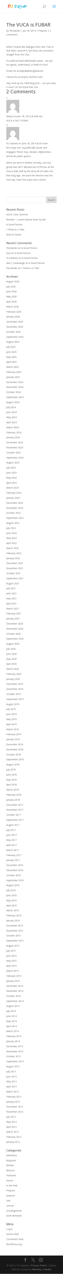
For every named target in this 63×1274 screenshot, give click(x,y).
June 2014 (11, 1016)
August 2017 (12, 824)
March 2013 (12, 1091)
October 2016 (13, 875)
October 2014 (13, 996)
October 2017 (13, 814)
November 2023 (14, 447)
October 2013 (13, 1056)
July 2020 (11, 648)
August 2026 (12, 281)
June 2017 (11, 834)
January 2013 (13, 1101)
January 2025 (13, 377)
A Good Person (14, 224)
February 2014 (13, 1036)
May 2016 (11, 900)
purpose (10, 1195)
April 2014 (11, 1026)
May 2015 (11, 960)
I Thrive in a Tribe (15, 229)
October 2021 (13, 573)
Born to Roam (13, 234)
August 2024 (12, 402)
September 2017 (15, 819)
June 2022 (11, 533)
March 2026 (12, 306)
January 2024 (13, 437)
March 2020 (12, 668)
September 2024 (15, 397)
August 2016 (12, 885)
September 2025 (15, 336)
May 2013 (11, 1081)
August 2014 (12, 1006)
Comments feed (14, 1239)
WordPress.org (14, 1244)
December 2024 (14, 382)
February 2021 (13, 613)
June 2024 (11, 412)
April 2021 (11, 603)
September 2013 (15, 1061)
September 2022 (15, 517)
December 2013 (14, 1046)
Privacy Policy (39, 1265)
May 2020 (11, 658)
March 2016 (12, 910)
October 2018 (13, 754)
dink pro (10, 1170)
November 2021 (14, 568)
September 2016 (15, 880)
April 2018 (11, 784)
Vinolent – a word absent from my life (26, 219)
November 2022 (14, 507)
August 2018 (12, 764)
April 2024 (11, 422)
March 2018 (12, 789)
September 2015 (15, 940)
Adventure (11, 1155)
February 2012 (13, 1136)
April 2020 (11, 663)
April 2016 (11, 905)
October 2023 (13, 452)
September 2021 (15, 578)
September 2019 (15, 699)
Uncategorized (13, 1210)
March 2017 (12, 850)
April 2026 (11, 301)
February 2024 (13, 432)
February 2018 (13, 794)
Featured (11, 1175)
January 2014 (13, 1041)
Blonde (10, 1165)
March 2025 (12, 366)
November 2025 (14, 326)
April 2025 (11, 361)
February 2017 (13, 855)
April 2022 (11, 543)
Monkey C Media (41, 1269)
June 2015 (11, 955)
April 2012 (11, 1126)
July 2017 (11, 830)
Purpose (42, 30)
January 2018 (13, 799)
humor (9, 1180)
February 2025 (13, 372)
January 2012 (13, 1141)
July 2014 (11, 1011)
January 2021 (13, 618)
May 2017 (11, 839)
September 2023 (15, 457)
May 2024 (11, 417)
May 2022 (11, 538)
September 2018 (15, 759)
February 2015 (13, 975)
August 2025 (12, 341)
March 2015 (12, 970)
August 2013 (12, 1066)
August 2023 (12, 462)
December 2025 (14, 321)
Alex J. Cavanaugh (15, 263)
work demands (14, 1215)
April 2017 (11, 845)
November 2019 (14, 689)
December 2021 (14, 563)
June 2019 (11, 714)
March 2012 (12, 1131)
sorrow (10, 1205)
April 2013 (11, 1086)
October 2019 (13, 694)
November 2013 (14, 1051)
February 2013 (13, 1096)
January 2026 (13, 316)
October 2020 (13, 633)
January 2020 (13, 679)
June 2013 (11, 1076)
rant (8, 1200)
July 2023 (11, 467)
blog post (11, 1160)
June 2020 (11, 653)
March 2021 (12, 608)
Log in (9, 1229)
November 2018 (14, 749)
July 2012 (11, 1116)
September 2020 (15, 638)
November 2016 (14, 870)
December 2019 (14, 683)
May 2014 (11, 1021)
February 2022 (13, 553)
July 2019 (11, 709)
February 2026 (13, 311)
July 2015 (11, 950)
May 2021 (11, 598)
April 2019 (11, 724)
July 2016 (11, 890)
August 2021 (12, 583)
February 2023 (13, 492)
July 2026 (11, 286)
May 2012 (11, 1121)
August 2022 (12, 523)
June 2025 (11, 351)
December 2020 (14, 623)
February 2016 (13, 915)
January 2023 (13, 497)
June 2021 (11, 593)
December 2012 (14, 1106)
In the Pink (11, 1185)
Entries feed (12, 1234)
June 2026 (11, 291)
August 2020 (12, 643)
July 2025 (11, 346)
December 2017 (14, 804)
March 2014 (12, 1031)
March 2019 (12, 729)
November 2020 (14, 628)
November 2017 (14, 809)
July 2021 (11, 588)
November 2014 (14, 990)
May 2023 (11, 477)
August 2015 (12, 945)
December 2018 (14, 744)
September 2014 (15, 1001)
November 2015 (14, 930)
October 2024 (13, 392)
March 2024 (12, 427)
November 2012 (14, 1111)
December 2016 (14, 865)
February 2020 (13, 673)
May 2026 (11, 296)
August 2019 (12, 704)
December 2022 (14, 502)
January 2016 (13, 920)
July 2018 (11, 769)
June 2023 (11, 472)
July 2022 (11, 528)
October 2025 (13, 331)
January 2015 (13, 981)
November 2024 (14, 387)
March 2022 (12, 548)
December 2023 (14, 442)
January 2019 (13, 739)
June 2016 (11, 895)
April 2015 (11, 965)
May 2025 (11, 356)
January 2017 (13, 860)
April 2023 (11, 482)
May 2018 (11, 779)
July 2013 (11, 1071)
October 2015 (13, 935)
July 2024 (11, 407)
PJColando (14, 30)
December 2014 (14, 985)
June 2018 (11, 774)
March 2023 (12, 487)
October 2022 (13, 512)
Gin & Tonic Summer (17, 214)
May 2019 (11, 719)
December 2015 (14, 925)
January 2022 (13, 558)
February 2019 (13, 734)
